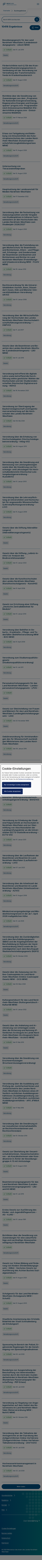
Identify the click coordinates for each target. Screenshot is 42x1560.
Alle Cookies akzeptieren (12, 791)
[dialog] (21, 780)
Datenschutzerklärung (25, 779)
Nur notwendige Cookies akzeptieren (16, 785)
